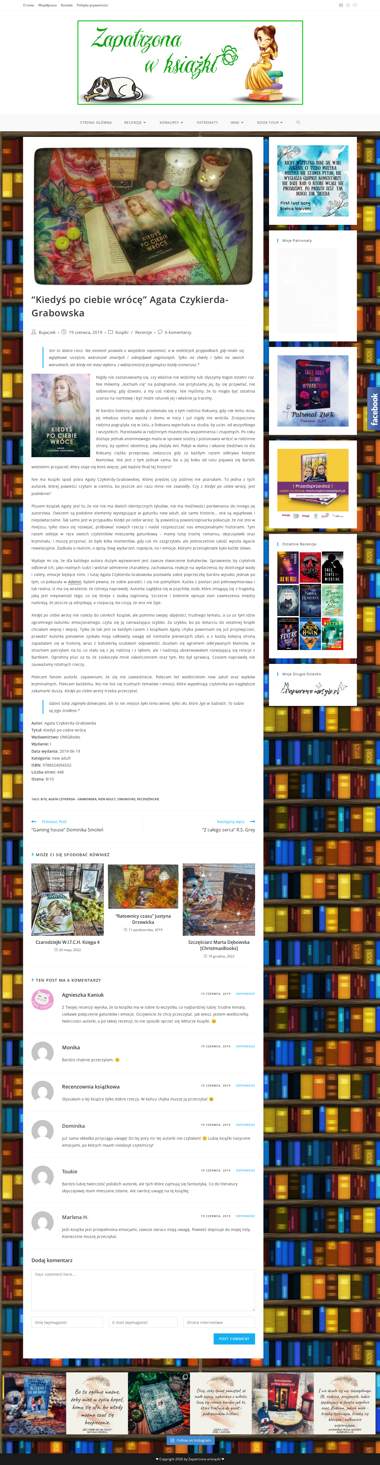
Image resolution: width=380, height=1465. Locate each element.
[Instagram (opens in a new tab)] (348, 5)
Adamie (74, 581)
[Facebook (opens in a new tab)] (341, 5)
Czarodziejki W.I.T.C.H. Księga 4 (68, 942)
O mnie (28, 5)
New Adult (107, 799)
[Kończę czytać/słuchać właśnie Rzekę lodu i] (221, 1403)
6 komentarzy (178, 332)
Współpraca (47, 5)
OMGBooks (126, 799)
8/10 (44, 799)
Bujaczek (47, 332)
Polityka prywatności (92, 5)
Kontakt (67, 5)
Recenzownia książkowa (91, 1086)
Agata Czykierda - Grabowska (72, 799)
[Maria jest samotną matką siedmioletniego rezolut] (35, 1403)
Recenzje (143, 332)
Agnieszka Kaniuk (83, 994)
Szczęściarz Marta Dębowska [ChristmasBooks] (219, 945)
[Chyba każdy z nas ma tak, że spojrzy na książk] (159, 1403)
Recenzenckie (148, 799)
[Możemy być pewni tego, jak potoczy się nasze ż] (283, 1403)
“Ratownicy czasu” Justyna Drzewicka (143, 919)
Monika (71, 1047)
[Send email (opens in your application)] (354, 5)
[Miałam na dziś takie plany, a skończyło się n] (345, 1403)
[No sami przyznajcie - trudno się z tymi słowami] (97, 1403)
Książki (122, 332)
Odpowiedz (245, 994)
